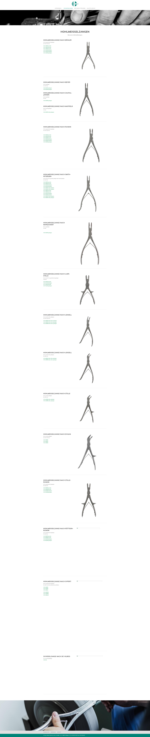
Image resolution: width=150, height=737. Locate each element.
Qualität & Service (91, 8)
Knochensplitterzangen (79, 8)
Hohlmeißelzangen (68, 8)
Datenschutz (46, 732)
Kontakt (59, 732)
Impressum (53, 732)
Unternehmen (58, 8)
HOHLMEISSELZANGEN (75, 31)
